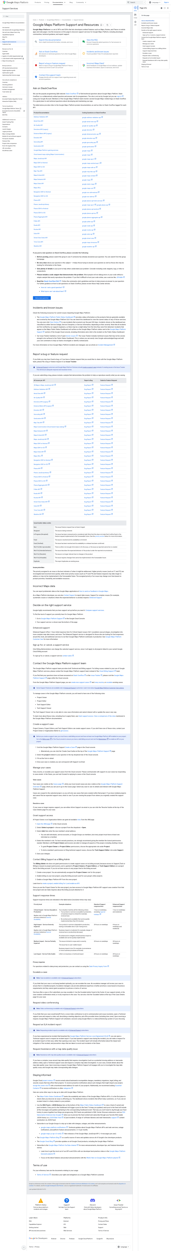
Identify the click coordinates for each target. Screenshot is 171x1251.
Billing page (46, 739)
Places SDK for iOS (39, 213)
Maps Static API (39, 183)
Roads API (37, 225)
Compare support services (95, 610)
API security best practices (37, 1230)
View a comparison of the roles (105, 716)
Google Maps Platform (53, 20)
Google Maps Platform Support (52, 618)
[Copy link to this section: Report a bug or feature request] (70, 354)
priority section (99, 536)
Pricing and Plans (103, 1221)
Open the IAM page (43, 824)
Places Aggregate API (40, 217)
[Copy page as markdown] (107, 25)
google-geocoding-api (89, 142)
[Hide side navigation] (24, 1247)
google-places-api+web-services (92, 201)
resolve (101, 682)
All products (110, 1238)
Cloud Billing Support (106, 671)
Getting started (33, 1227)
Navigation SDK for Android (42, 192)
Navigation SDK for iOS (41, 196)
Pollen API (37, 221)
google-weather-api (88, 246)
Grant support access (86, 716)
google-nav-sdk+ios (88, 196)
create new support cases (80, 682)
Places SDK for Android (41, 208)
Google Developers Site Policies (54, 1185)
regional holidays (99, 913)
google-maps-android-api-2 (90, 163)
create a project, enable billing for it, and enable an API (61, 883)
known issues (71, 336)
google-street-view (88, 238)
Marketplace (102, 739)
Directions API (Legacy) (41, 129)
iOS (65, 1224)
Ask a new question (41, 298)
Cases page (57, 784)
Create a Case (70, 747)
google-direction (87, 130)
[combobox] (136, 2)
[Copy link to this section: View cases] (43, 780)
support (114, 1118)
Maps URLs (37, 188)
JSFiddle (119, 277)
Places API (37, 200)
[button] (13, 56)
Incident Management (105, 345)
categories (67, 1088)
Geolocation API (39, 146)
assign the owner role (40, 1086)
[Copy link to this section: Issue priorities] (46, 567)
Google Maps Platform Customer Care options (109, 688)
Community (80, 2)
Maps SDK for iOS (39, 167)
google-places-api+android (90, 209)
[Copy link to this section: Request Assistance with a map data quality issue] (80, 1049)
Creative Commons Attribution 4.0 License (83, 1183)
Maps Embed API (39, 175)
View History (54, 322)
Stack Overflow (71, 94)
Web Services (68, 1230)
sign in (119, 96)
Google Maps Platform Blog (49, 1137)
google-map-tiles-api (88, 171)
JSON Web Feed (55, 1118)
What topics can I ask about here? (52, 291)
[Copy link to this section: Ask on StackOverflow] (59, 88)
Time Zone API (38, 242)
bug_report (161, 8)
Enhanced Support (42, 367)
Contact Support (69, 595)
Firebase (72, 1238)
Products (38, 2)
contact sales (67, 656)
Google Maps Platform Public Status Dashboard (56, 317)
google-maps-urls (87, 188)
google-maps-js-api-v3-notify (51, 1134)
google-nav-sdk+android (89, 192)
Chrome (62, 1238)
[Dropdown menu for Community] (86, 2)
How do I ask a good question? (51, 287)
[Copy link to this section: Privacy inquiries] (47, 962)
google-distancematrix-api (90, 134)
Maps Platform (21, 2)
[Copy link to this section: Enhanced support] (52, 628)
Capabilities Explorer (35, 1224)
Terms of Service (43, 1175)
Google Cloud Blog (46, 1141)
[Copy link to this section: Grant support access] (55, 815)
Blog (71, 2)
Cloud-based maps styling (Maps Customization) (49, 154)
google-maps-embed (88, 176)
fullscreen (164, 8)
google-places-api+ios (89, 213)
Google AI (100, 1238)
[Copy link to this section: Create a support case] (56, 724)
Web (65, 1227)
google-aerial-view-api (89, 121)
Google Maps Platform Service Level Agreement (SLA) (89, 1036)
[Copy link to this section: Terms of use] (49, 1165)
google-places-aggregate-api (91, 217)
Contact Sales (102, 1224)
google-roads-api (87, 226)
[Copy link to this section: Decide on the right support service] (73, 605)
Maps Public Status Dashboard (50, 1096)
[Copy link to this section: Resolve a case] (46, 803)
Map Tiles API (38, 171)
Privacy (37, 1247)
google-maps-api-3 (88, 159)
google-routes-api (87, 230)
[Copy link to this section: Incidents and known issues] (65, 308)
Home (34, 20)
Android (66, 1221)
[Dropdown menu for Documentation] (65, 2)
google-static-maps (88, 184)
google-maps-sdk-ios (88, 167)
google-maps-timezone (89, 242)
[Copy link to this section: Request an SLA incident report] (63, 1025)
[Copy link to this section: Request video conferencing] (61, 1003)
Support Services (10, 8)
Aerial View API (38, 121)
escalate (109, 682)
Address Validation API (41, 117)
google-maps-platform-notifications (53, 1127)
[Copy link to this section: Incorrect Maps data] (57, 586)
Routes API (37, 229)
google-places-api (102, 205)
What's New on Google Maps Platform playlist (102, 1158)
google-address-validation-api (91, 117)
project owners (48, 1080)
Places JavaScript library (41, 204)
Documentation (58, 2)
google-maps (86, 151)
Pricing (46, 2)
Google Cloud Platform (85, 1238)
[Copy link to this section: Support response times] (57, 896)
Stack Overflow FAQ (51, 281)
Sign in (166, 2)
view (96, 682)
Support (100, 1227)
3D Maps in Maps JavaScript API (44, 385)
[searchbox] (13, 16)
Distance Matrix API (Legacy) (43, 133)
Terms (31, 1247)
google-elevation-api (88, 138)
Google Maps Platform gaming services (46, 150)
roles (79, 820)
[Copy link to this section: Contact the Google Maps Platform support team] (88, 663)
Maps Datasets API (40, 179)
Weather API (38, 246)
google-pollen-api (87, 221)
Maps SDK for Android (41, 163)
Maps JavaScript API (40, 158)
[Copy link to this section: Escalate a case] (49, 972)
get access (64, 731)
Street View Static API (41, 238)
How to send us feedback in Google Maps (93, 591)
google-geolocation (88, 146)
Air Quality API (38, 125)
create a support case (89, 367)
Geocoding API (38, 142)
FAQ (30, 1221)
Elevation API (38, 138)
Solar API (36, 233)
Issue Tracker (95, 675)
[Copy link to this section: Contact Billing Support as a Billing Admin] (72, 859)
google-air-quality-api (88, 126)
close (168, 8)
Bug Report (87, 385)
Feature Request (105, 385)
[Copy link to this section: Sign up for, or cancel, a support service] (71, 645)
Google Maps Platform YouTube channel (62, 1145)
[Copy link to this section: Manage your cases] (53, 768)
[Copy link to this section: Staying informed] (53, 1075)
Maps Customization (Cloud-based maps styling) (49, 427)
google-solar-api (87, 234)
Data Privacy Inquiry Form (98, 966)
